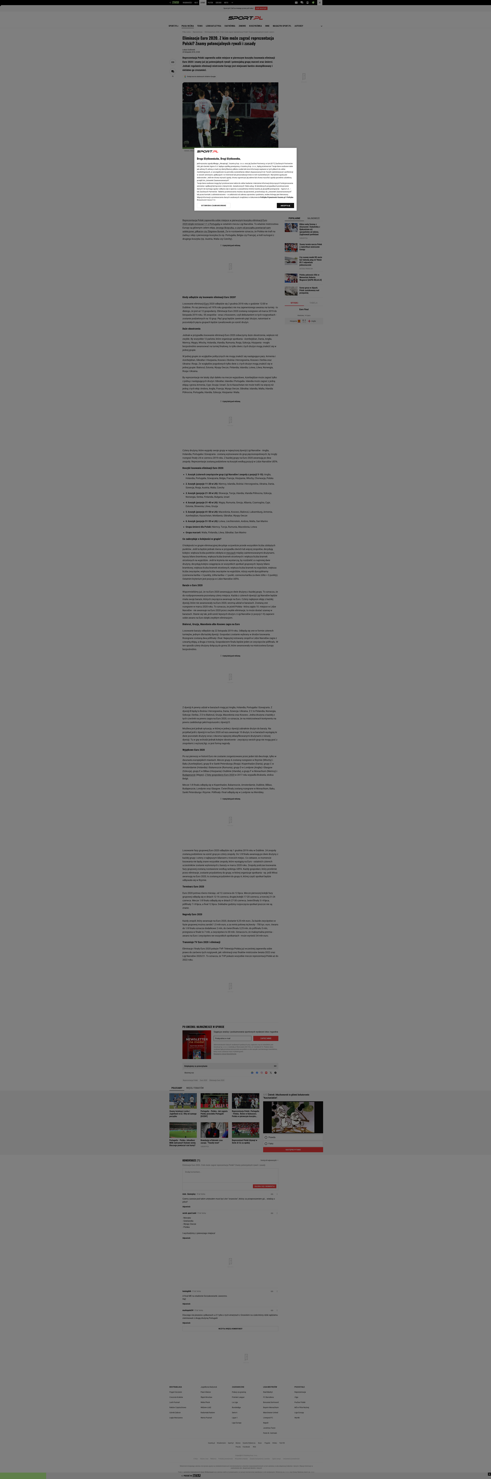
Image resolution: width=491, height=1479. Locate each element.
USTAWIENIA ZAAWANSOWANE (213, 205)
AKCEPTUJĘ (285, 206)
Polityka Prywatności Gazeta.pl (273, 197)
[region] (245, 179)
